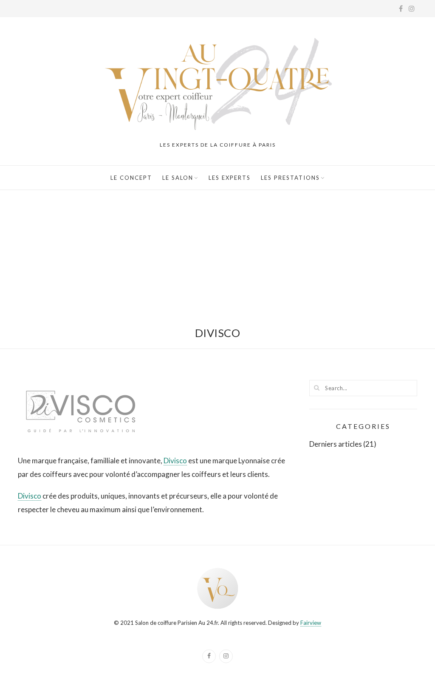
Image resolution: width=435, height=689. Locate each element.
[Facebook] (209, 656)
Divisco (175, 460)
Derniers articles (335, 443)
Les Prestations (290, 177)
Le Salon (177, 177)
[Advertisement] (217, 253)
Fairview (310, 622)
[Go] (317, 387)
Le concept (131, 177)
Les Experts (230, 177)
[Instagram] (226, 656)
